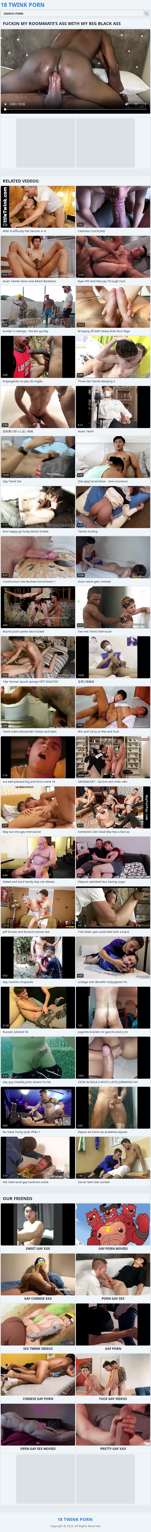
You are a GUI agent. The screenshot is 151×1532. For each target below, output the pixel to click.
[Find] (146, 13)
